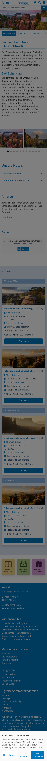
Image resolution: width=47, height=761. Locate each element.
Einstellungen (9, 755)
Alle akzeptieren (38, 755)
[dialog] (23, 746)
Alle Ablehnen (24, 755)
